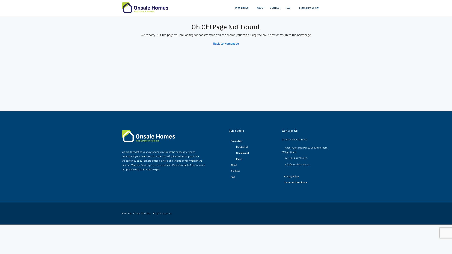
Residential (242, 147)
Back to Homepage (226, 44)
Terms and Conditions (295, 182)
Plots (239, 159)
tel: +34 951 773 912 (296, 158)
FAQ (288, 7)
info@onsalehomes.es (297, 164)
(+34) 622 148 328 (309, 8)
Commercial (242, 153)
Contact (275, 7)
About (261, 7)
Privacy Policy (291, 176)
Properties (242, 7)
